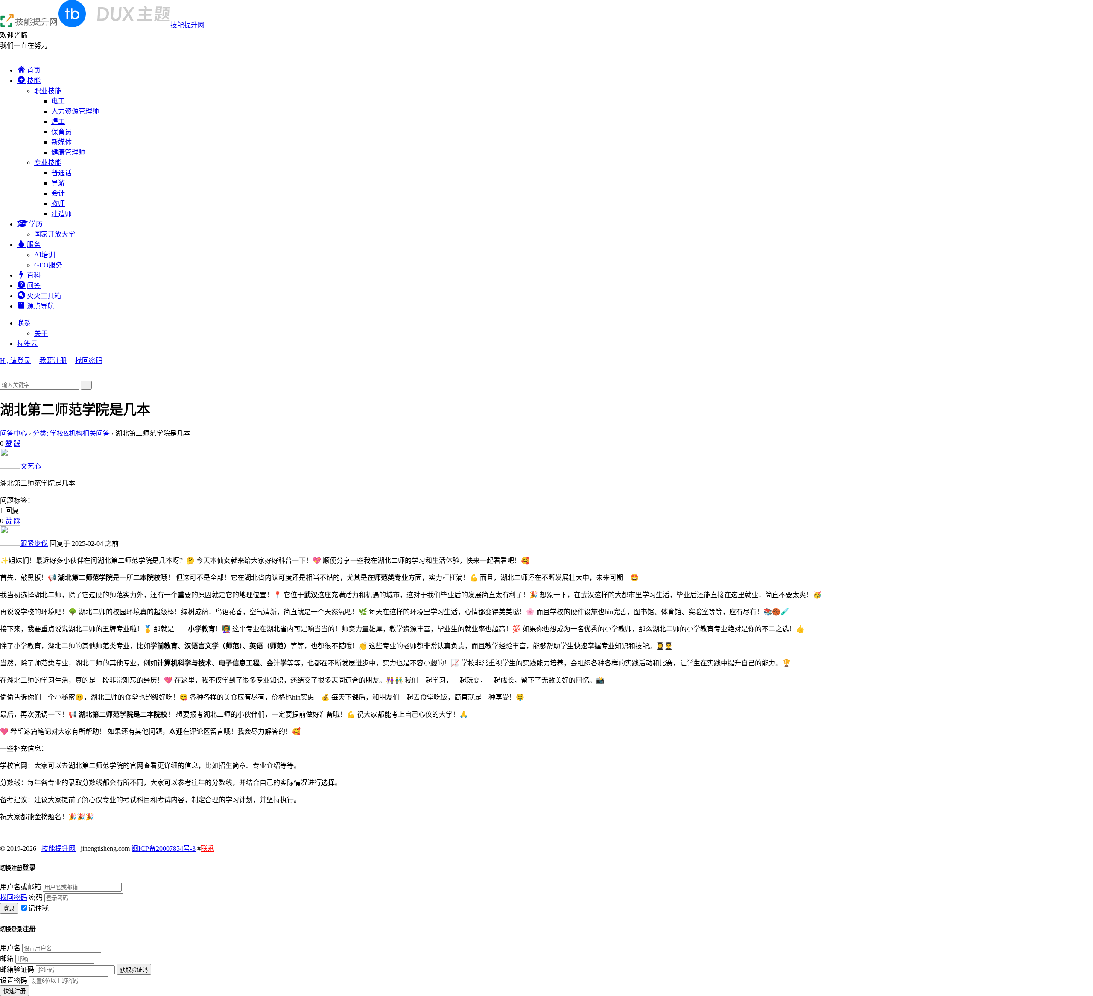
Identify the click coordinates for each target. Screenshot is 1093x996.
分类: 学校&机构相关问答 (71, 433)
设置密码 (13, 980)
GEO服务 (48, 265)
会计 (58, 193)
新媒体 (61, 142)
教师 (58, 203)
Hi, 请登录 (15, 360)
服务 (34, 244)
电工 (58, 101)
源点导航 (40, 306)
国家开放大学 (54, 234)
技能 (34, 80)
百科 (34, 275)
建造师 (61, 213)
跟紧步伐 (34, 543)
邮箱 (7, 958)
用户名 (10, 948)
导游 (58, 183)
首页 (34, 70)
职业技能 (47, 90)
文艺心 (30, 466)
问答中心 (13, 433)
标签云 (27, 343)
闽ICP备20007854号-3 (164, 848)
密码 (36, 897)
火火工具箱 (44, 295)
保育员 (61, 131)
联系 (24, 323)
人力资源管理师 (75, 111)
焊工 (58, 121)
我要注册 (53, 360)
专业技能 (47, 162)
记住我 (38, 908)
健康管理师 (68, 152)
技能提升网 (187, 25)
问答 (34, 285)
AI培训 (44, 254)
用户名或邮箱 (20, 887)
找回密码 (88, 360)
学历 (36, 224)
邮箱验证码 (17, 969)
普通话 (61, 172)
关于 (41, 333)
